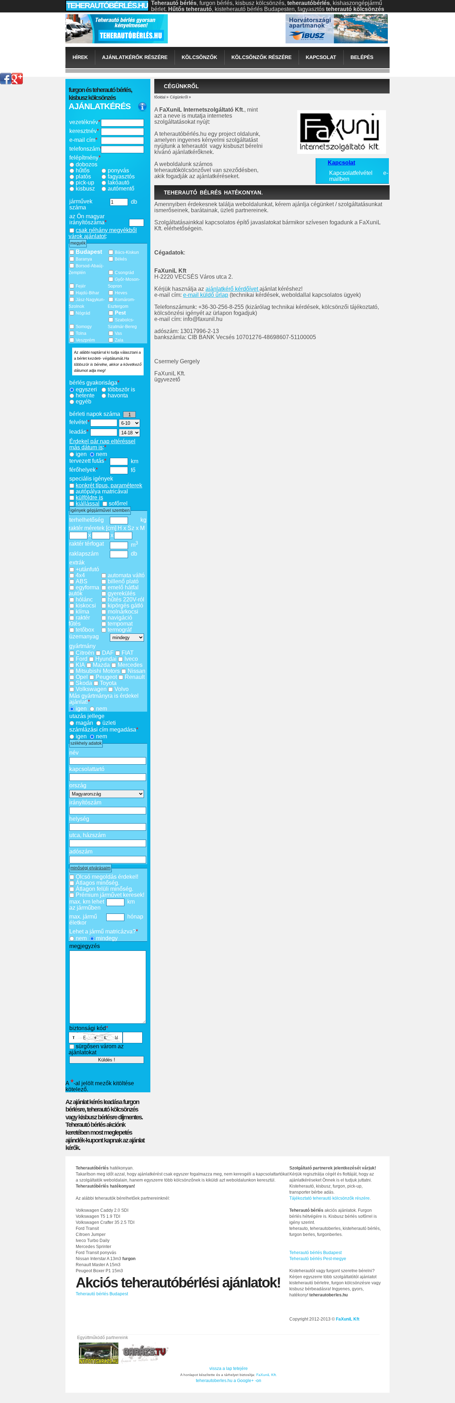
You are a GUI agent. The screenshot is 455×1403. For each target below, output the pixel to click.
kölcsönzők (199, 57)
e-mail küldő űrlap (205, 295)
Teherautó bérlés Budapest (315, 1252)
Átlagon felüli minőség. (104, 889)
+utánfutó (87, 569)
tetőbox (85, 630)
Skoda (84, 683)
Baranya (84, 259)
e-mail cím (83, 140)
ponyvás (118, 170)
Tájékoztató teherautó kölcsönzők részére (329, 1198)
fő (133, 470)
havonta (118, 395)
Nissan (136, 671)
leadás (79, 432)
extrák (77, 562)
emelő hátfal (123, 587)
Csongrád (124, 272)
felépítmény (85, 158)
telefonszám (84, 149)
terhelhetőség (86, 520)
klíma (82, 612)
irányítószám (85, 802)
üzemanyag (84, 636)
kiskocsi (86, 606)
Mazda (101, 665)
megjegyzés (84, 946)
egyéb (83, 401)
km (134, 461)
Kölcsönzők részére (261, 57)
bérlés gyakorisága (94, 383)
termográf (120, 630)
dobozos (86, 164)
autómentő (121, 189)
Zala (119, 340)
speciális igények (91, 479)
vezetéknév (84, 122)
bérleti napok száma (94, 414)
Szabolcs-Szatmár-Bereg (122, 323)
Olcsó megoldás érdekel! (107, 877)
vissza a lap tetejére (228, 1368)
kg (143, 520)
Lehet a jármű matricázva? (103, 931)
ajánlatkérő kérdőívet (232, 289)
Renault (135, 677)
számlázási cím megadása (103, 730)
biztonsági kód (88, 1028)
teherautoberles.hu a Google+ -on (228, 1380)
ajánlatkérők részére (134, 57)
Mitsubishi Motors (98, 671)
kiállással (88, 503)
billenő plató (123, 581)
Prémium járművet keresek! (110, 895)
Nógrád (83, 313)
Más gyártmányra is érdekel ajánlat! (104, 699)
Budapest (89, 252)
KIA (80, 665)
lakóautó (118, 183)
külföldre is (89, 497)
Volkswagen (91, 689)
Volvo (121, 689)
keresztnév (84, 131)
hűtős (83, 170)
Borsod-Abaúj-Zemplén (86, 269)
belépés (361, 57)
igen (81, 454)
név (74, 753)
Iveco (131, 659)
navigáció (120, 618)
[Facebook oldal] (5, 76)
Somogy (84, 326)
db (134, 202)
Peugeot (106, 677)
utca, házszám (87, 835)
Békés (121, 259)
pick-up (85, 183)
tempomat (120, 624)
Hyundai (106, 659)
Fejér (81, 286)
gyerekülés (121, 593)
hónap (135, 917)
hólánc (84, 599)
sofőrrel (118, 503)
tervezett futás (87, 461)
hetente (85, 395)
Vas (118, 333)
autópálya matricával (102, 491)
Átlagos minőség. (97, 883)
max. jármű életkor (83, 920)
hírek (80, 57)
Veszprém (85, 340)
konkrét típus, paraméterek (109, 485)
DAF (108, 653)
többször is (121, 389)
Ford (81, 659)
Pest (120, 313)
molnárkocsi (123, 612)
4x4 (80, 575)
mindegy (107, 938)
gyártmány (82, 646)
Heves (121, 292)
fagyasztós (121, 176)
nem (101, 454)
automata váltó (126, 575)
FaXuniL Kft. (266, 1375)
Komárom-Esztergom (121, 303)
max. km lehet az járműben (86, 905)
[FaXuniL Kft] (116, 27)
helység (79, 819)
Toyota (108, 683)
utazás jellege (87, 716)
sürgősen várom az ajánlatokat (96, 1049)
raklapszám (83, 554)
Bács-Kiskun (127, 252)
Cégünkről (179, 97)
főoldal (159, 97)
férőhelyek (83, 470)
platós (83, 176)
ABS (81, 581)
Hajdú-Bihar (87, 292)
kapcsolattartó (87, 769)
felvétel (79, 422)
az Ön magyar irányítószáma (88, 219)
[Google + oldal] (17, 76)
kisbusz (85, 189)
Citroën (85, 653)
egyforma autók (84, 590)
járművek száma (80, 204)
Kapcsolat (321, 57)
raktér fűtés (79, 621)
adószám (80, 851)
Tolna (81, 333)
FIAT (128, 653)
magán (84, 723)
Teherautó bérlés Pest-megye (317, 1258)
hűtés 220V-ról (126, 599)
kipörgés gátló (125, 606)
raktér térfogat (86, 544)
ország (77, 785)
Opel (82, 677)
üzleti (109, 723)
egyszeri (86, 389)
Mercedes (130, 665)
